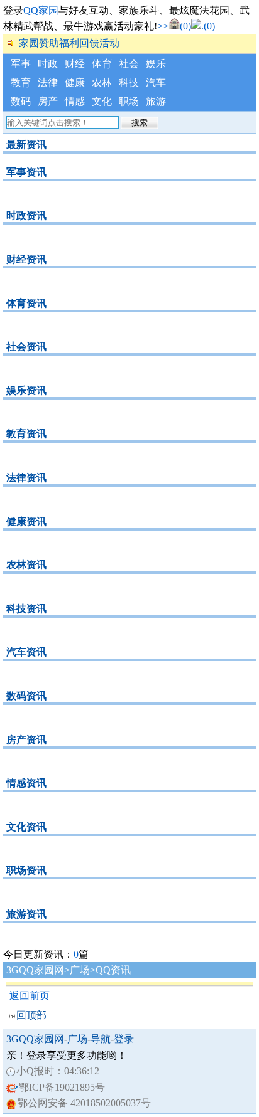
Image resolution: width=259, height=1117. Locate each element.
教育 (21, 82)
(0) (185, 26)
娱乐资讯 (26, 390)
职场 (129, 101)
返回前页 (29, 995)
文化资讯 (26, 827)
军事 (21, 63)
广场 (80, 970)
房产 (48, 101)
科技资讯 (26, 608)
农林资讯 (26, 564)
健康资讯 (26, 521)
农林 (102, 82)
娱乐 (156, 63)
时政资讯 (26, 215)
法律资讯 (26, 477)
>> (162, 26)
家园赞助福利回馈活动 (69, 43)
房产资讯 (26, 739)
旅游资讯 (26, 914)
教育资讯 (26, 433)
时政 (48, 63)
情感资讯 (26, 783)
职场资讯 (26, 870)
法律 (48, 82)
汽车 (156, 82)
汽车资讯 (26, 652)
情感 (75, 101)
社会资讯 (26, 346)
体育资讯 (26, 303)
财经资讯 (26, 259)
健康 (75, 82)
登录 (124, 1039)
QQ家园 (40, 10)
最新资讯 (26, 144)
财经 (75, 63)
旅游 (156, 101)
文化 (102, 101)
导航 (101, 1039)
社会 (129, 63)
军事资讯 (26, 172)
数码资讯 (26, 696)
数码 (21, 101)
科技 (129, 82)
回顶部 (31, 1015)
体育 (102, 63)
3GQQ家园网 (35, 970)
